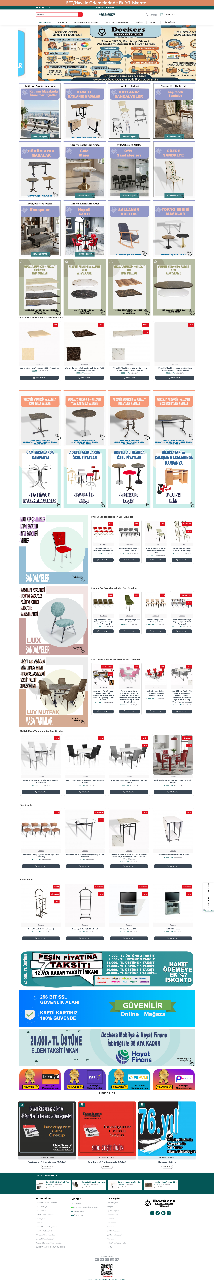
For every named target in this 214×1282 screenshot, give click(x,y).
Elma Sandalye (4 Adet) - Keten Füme (147, 549)
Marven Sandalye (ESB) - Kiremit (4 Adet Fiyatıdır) (41, 855)
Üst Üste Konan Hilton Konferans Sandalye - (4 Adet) (94, 1182)
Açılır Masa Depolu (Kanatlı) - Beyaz (173, 854)
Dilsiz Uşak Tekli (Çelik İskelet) (85, 929)
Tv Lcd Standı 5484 (129, 929)
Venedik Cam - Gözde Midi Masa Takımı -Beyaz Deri (41, 781)
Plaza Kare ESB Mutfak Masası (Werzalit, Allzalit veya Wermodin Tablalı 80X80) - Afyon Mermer (129, 856)
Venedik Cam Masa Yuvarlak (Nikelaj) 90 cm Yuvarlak (85, 855)
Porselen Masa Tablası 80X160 (165, 1182)
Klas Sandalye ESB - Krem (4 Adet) (173, 621)
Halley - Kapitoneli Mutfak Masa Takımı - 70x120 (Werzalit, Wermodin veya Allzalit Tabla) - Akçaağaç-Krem (129, 696)
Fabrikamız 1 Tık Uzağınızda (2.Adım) (47, 1162)
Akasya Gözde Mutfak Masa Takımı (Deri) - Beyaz (85, 781)
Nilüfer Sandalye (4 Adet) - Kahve (94, 621)
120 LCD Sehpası (173, 929)
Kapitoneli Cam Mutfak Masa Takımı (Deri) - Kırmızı (173, 781)
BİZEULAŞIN (208, 895)
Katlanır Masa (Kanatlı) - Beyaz (130, 1182)
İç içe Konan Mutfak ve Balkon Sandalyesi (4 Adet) (173, 550)
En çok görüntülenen (46, 1176)
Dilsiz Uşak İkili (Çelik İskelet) (41, 929)
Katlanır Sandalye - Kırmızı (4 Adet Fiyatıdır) (121, 549)
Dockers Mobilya (167, 1162)
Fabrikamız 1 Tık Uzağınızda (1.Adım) (107, 1162)
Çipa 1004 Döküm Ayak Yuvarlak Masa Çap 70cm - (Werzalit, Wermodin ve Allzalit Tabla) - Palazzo (58, 1182)
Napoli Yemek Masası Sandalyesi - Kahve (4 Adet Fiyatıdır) (120, 622)
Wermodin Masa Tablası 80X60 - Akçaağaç (84, 368)
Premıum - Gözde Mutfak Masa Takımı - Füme (129, 781)
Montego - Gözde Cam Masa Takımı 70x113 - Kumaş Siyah (182, 693)
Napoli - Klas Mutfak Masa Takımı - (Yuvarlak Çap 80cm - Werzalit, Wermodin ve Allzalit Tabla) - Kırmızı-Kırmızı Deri (103, 696)
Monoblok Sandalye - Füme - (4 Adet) (94, 549)
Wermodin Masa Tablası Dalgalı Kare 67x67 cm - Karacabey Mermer (129, 369)
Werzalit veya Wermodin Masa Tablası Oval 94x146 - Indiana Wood (39, 369)
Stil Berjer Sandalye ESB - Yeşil (147, 621)
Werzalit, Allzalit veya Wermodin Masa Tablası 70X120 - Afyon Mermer (175, 369)
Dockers (39, 364)
